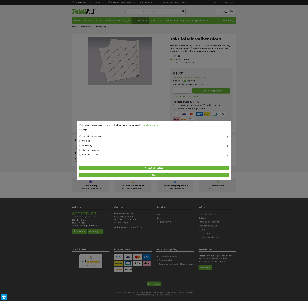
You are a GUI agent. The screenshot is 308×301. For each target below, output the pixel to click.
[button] (4, 297)
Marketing (87, 145)
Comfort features (90, 150)
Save (154, 175)
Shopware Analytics (91, 154)
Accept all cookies (154, 168)
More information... (150, 125)
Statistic (86, 140)
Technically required (92, 136)
